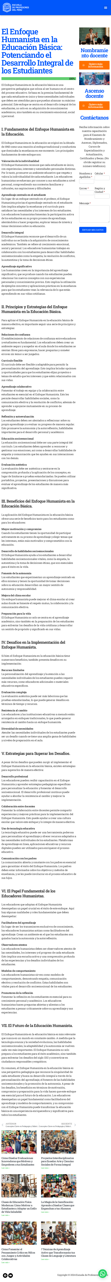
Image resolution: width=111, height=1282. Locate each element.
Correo (84, 188)
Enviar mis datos (92, 229)
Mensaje (85, 203)
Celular (100, 173)
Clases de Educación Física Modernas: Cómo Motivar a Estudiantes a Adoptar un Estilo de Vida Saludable (19, 1207)
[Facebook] (5, 1275)
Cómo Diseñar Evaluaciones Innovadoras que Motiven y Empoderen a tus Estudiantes (17, 1161)
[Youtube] (10, 1275)
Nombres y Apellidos (85, 175)
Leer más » (5, 1168)
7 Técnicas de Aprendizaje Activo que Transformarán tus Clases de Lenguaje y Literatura (58, 1252)
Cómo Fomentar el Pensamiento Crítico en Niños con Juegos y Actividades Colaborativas (18, 1254)
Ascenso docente (94, 93)
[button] (105, 7)
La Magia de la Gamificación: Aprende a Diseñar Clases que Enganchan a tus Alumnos (57, 1205)
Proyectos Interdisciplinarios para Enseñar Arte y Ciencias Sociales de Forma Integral (57, 1161)
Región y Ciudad (100, 190)
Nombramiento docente (94, 53)
